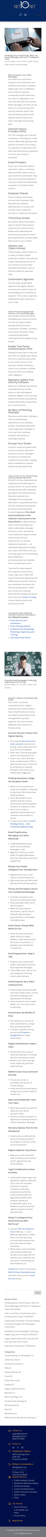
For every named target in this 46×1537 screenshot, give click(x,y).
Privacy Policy (19, 1516)
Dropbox (25, 1032)
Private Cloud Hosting (14, 1401)
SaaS (7, 1409)
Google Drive (15, 1035)
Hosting (8, 1384)
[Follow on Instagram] (22, 1447)
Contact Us (13, 1269)
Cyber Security (33, 61)
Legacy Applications (13, 1388)
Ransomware (10, 1405)
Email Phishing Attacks (20, 626)
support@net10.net (19, 1434)
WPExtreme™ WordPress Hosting (19, 1417)
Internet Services (19, 1477)
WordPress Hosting (21, 1486)
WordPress (9, 1413)
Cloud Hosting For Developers (18, 1355)
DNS (6, 1368)
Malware (8, 1392)
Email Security (10, 65)
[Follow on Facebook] (18, 1447)
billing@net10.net (19, 1436)
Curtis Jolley (11, 61)
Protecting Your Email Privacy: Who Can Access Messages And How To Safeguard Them (22, 57)
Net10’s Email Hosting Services (21, 1272)
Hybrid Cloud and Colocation (25, 1492)
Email (30, 684)
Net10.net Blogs (21, 65)
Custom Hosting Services (24, 1489)
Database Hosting (12, 1363)
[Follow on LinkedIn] (11, 1447)
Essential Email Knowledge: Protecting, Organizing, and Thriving (22, 632)
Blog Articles (17, 1521)
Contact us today (29, 597)
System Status (19, 1495)
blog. (22, 824)
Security (31, 1480)
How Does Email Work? (20, 637)
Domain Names (11, 1372)
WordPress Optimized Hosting (26, 1483)
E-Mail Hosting (20, 1480)
